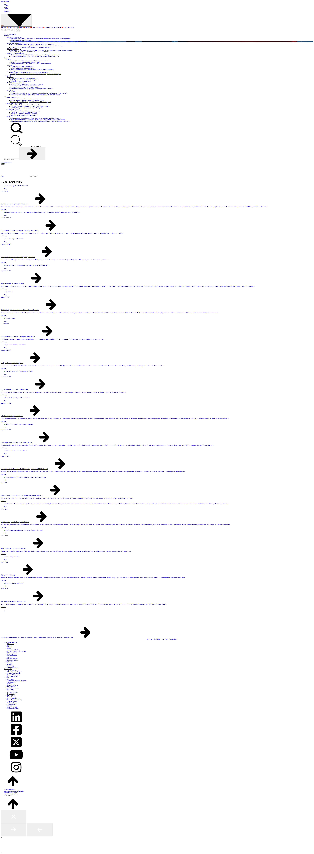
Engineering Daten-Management (15, 53)
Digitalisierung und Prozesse (35, 118)
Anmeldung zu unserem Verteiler (31, 88)
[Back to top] (13, 787)
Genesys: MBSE (8, 661)
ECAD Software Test (12, 660)
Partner (9, 683)
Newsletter (24, 87)
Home (2, 176)
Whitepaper (23, 113)
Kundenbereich (8, 669)
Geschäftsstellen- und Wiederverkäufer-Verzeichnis (38, 93)
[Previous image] (40, 829)
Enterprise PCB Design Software (41, 50)
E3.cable (9, 645)
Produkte (6, 35)
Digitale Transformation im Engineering (20, 40)
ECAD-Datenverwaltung (35, 55)
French (16, 27)
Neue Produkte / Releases (13, 673)
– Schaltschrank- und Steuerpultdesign (36, 46)
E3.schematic (10, 644)
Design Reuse (173, 639)
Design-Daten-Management (14, 700)
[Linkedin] (16, 722)
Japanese (40, 27)
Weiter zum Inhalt (5, 1)
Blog (5, 4)
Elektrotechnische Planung (32, 44)
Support (9, 59)
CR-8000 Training (22, 68)
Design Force (10, 689)
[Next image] (13, 829)
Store (5, 10)
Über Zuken (10, 77)
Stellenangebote (20, 81)
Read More (83, 41)
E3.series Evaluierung (26, 99)
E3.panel (9, 647)
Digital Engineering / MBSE (14, 37)
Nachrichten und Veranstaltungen (15, 82)
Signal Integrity (11, 694)
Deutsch (5, 25)
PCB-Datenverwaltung (34, 56)
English (4, 27)
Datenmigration (35, 74)
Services (6, 57)
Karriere (6, 5)
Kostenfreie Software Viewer (14, 103)
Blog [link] (5, 188)
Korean (59, 27)
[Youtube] (16, 760)
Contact (9, 162)
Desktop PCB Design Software (30, 52)
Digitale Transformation (10, 34)
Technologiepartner (24, 80)
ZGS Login (25, 62)
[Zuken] (10, 31)
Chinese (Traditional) (68, 27)
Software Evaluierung (12, 97)
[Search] (16, 133)
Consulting (29, 72)
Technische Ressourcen (13, 109)
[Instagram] (16, 773)
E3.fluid (9, 648)
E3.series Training (22, 66)
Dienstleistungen (11, 71)
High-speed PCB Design (153, 639)
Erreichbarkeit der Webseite (11, 794)
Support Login (7, 11)
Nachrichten (26, 84)
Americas (27, 27)
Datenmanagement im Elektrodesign (16, 651)
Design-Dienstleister (35, 94)
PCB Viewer (30, 106)
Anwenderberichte (12, 655)
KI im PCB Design (12, 691)
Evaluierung (4, 162)
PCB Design (40, 121)
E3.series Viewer (25, 105)
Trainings (9, 65)
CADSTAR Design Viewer (26, 108)
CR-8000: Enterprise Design (11, 688)
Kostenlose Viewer (12, 654)
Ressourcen (7, 96)
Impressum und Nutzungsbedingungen (14, 791)
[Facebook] (16, 735)
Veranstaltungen (25, 85)
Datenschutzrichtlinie (9, 789)
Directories (10, 90)
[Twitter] (16, 747)
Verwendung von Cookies (10, 792)
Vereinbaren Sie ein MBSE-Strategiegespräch (31, 102)
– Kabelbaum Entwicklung (31, 47)
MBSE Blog (10, 666)
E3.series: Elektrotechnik (10, 642)
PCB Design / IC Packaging (14, 49)
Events (5, 7)
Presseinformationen (12, 685)
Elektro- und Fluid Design (38, 119)
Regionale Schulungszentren (31, 69)
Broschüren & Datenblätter (23, 115)
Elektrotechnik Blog (12, 658)
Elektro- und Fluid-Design (14, 43)
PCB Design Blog (12, 707)
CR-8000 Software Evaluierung (27, 100)
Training (6, 8)
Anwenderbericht (23, 112)
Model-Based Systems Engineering (40, 38)
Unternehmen (7, 75)
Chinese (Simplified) (50, 27)
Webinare (24, 110)
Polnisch (34, 27)
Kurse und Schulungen (13, 674)
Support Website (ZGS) (13, 670)
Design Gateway (11, 697)
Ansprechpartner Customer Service (30, 63)
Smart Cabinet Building (13, 649)
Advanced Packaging (12, 692)
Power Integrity (11, 695)
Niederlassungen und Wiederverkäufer (17, 680)
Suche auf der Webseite (34, 146)
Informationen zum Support (14, 672)
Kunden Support (28, 60)
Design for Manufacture (13, 698)
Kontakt (12, 91)
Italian (21, 27)
